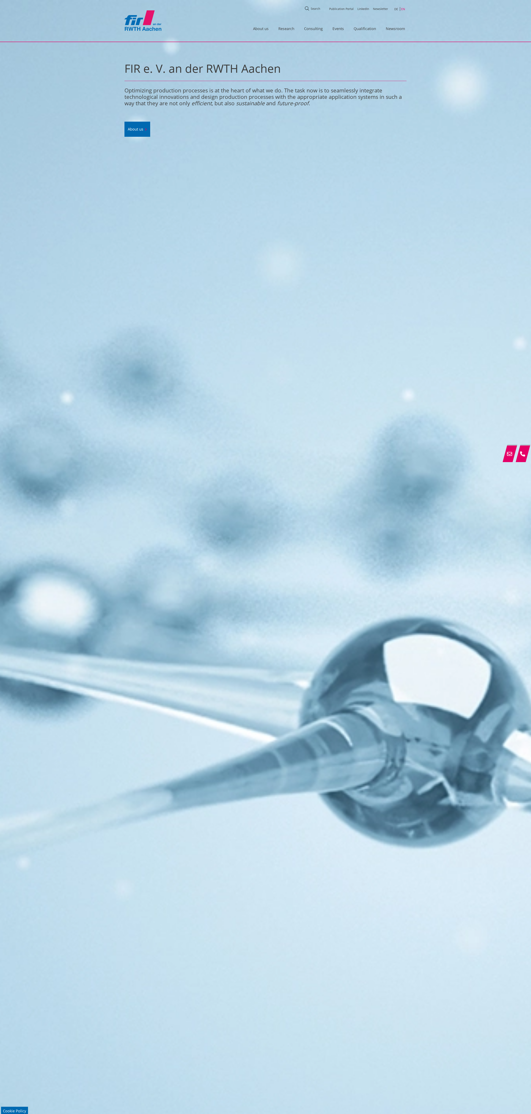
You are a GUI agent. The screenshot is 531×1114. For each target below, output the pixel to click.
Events (338, 28)
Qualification (365, 28)
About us (261, 28)
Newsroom (395, 28)
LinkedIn (363, 9)
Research (286, 28)
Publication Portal (341, 9)
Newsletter (380, 9)
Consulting (313, 28)
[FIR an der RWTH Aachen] (142, 20)
